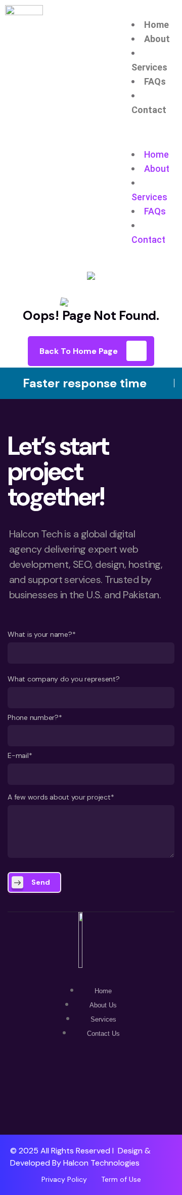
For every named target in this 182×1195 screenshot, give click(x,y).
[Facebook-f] (91, 1087)
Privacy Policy (64, 1179)
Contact (148, 109)
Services (149, 67)
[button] (154, 140)
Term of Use (121, 1179)
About (157, 38)
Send (40, 882)
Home (156, 24)
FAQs (155, 81)
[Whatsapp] (58, 1087)
